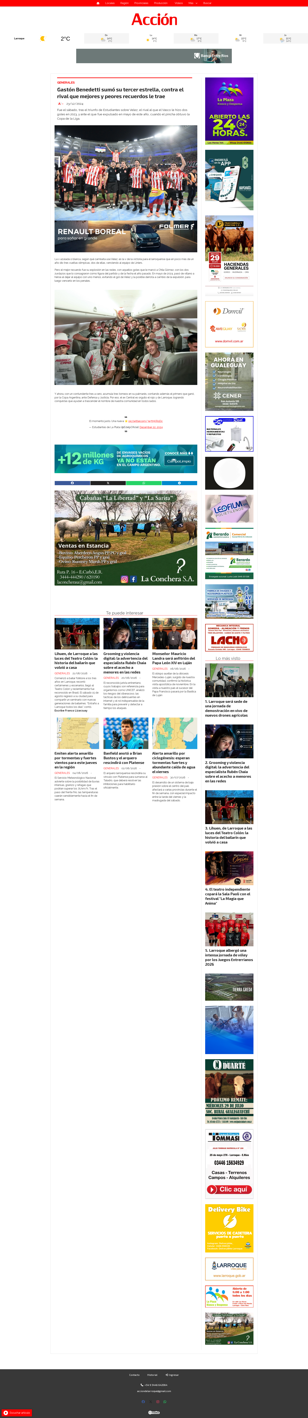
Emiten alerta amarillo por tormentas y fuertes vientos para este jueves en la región (76, 760)
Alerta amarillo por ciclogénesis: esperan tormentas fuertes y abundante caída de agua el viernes (173, 762)
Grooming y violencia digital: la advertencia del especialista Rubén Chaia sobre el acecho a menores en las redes (125, 662)
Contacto (134, 1374)
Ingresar (173, 1374)
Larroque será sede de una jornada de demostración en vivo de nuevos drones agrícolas (226, 708)
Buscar (207, 3)
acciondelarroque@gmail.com (154, 1390)
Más (190, 3)
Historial (152, 1374)
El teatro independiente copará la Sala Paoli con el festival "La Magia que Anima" (227, 896)
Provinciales (141, 3)
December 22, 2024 (151, 427)
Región (124, 3)
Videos (179, 3)
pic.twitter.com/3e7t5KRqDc (145, 421)
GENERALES (66, 82)
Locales (110, 3)
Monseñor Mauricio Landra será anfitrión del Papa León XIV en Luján (173, 658)
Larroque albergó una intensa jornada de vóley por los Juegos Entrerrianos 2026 (229, 957)
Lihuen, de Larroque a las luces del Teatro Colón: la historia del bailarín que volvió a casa (76, 660)
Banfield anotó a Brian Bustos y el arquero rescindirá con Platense (123, 758)
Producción (160, 3)
